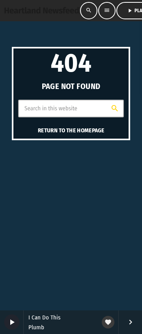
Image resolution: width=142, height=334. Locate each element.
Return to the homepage (71, 130)
